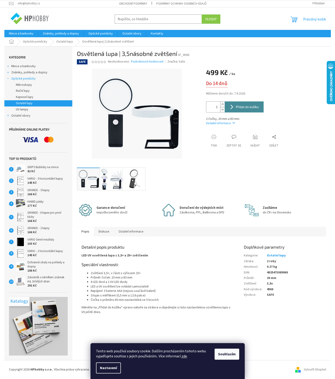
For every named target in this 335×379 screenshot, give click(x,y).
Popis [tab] (85, 231)
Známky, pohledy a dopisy (29, 72)
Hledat (211, 19)
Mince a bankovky (23, 66)
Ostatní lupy (24, 103)
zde (184, 356)
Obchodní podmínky (133, 4)
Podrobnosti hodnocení (147, 62)
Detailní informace (218, 123)
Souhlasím (227, 354)
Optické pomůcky (23, 78)
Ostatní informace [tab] (131, 231)
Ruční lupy (23, 91)
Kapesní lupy (24, 97)
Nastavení (108, 367)
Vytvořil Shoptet (315, 369)
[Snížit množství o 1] (222, 109)
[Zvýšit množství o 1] (222, 104)
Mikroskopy (24, 85)
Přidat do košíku (247, 107)
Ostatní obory (20, 115)
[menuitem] (21, 33)
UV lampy (22, 109)
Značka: (176, 61)
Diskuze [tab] (104, 231)
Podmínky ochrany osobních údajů (181, 4)
